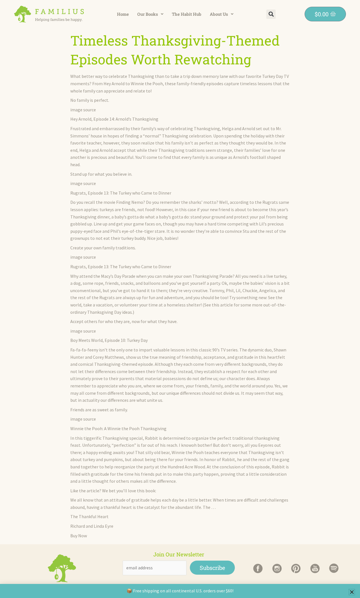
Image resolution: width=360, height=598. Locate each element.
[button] (150, 14)
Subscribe (212, 567)
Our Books (147, 14)
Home (123, 14)
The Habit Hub (186, 14)
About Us (219, 14)
